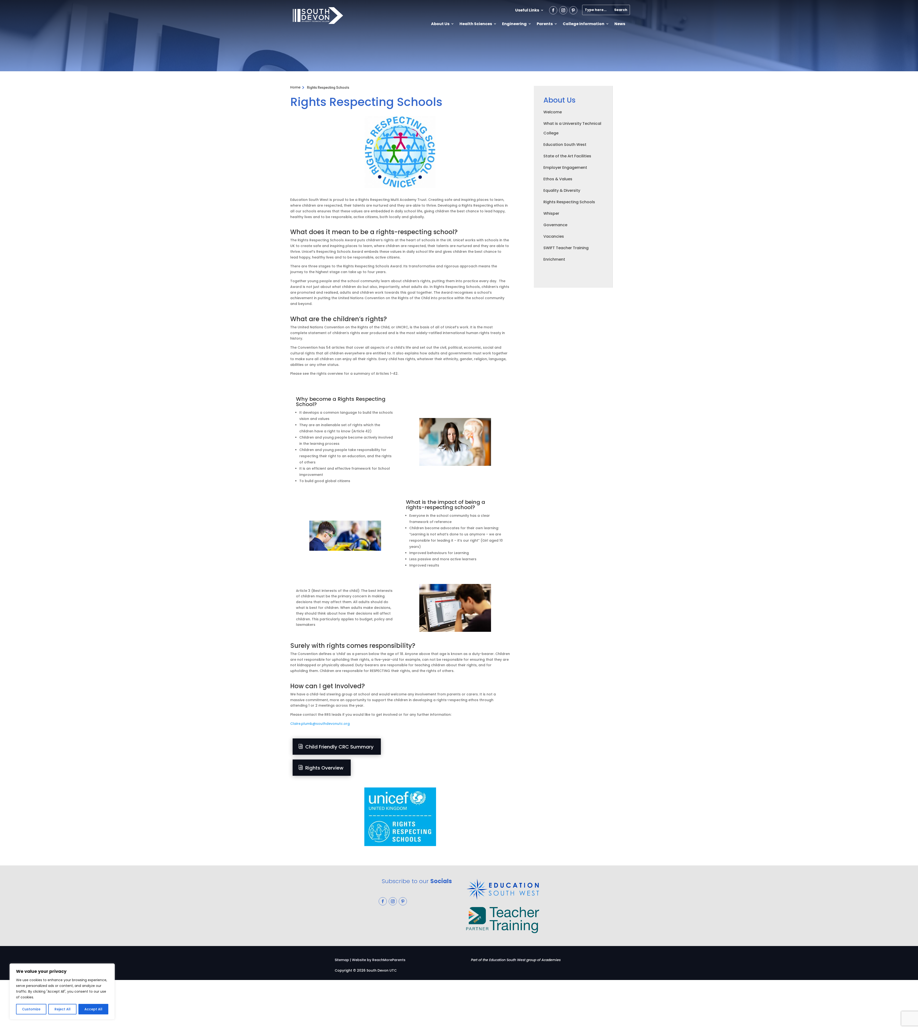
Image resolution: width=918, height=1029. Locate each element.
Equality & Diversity (561, 190)
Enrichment (554, 259)
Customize (31, 1009)
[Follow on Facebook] (553, 10)
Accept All (93, 1009)
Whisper (551, 213)
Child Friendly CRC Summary (339, 746)
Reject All (63, 1009)
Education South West (564, 144)
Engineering (514, 24)
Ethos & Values (557, 179)
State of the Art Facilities (567, 156)
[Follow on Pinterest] (573, 10)
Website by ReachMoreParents (378, 959)
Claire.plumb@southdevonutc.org (320, 723)
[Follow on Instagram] (563, 10)
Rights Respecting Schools (569, 202)
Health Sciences (475, 24)
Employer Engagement (565, 167)
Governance (555, 225)
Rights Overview (324, 768)
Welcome (552, 112)
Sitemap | (343, 959)
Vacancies (553, 236)
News (619, 24)
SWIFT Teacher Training (566, 248)
